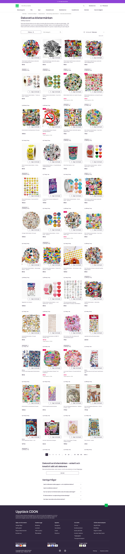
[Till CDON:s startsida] (17, 5)
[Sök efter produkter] (83, 5)
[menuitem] (21, 10)
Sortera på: (89, 32)
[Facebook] (65, 550)
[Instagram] (60, 550)
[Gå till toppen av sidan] (106, 505)
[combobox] (53, 5)
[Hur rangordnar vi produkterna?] (84, 32)
